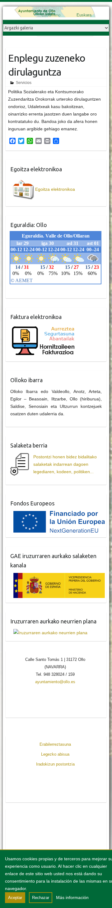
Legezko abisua (55, 754)
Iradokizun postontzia (55, 764)
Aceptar (15, 897)
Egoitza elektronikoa (55, 189)
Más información (72, 897)
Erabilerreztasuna (55, 744)
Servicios (23, 83)
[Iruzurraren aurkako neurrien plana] (48, 632)
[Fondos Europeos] (57, 514)
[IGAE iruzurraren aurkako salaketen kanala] (57, 576)
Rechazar (40, 897)
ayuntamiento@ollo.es (55, 681)
